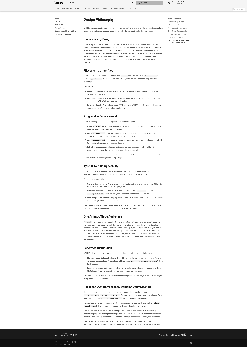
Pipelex (69, 342)
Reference (96, 8)
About (129, 8)
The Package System (82, 8)
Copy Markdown (239, 9)
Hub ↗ (136, 8)
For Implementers (117, 8)
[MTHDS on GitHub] (191, 343)
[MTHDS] (59, 3)
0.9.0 (72, 3)
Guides (105, 8)
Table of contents (174, 19)
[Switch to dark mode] (133, 2)
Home (57, 8)
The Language (67, 8)
